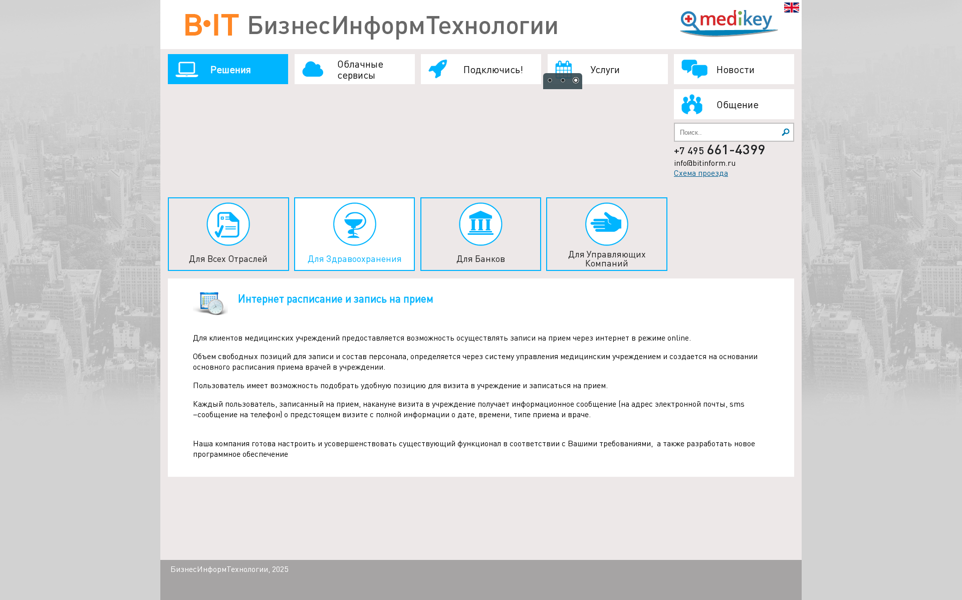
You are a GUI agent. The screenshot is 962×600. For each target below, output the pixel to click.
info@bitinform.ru (705, 162)
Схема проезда (701, 172)
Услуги (605, 69)
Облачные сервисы (360, 69)
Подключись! (493, 69)
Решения (230, 69)
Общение (737, 104)
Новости (735, 69)
